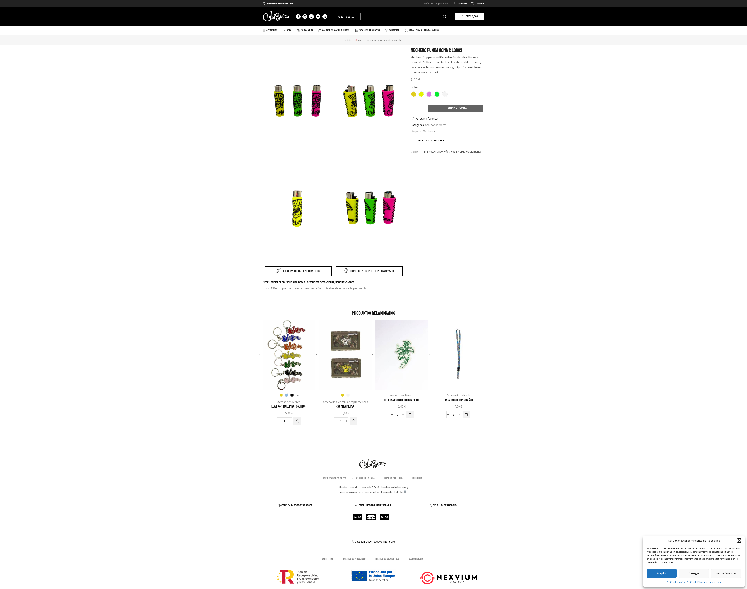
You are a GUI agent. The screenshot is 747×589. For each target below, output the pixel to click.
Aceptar (661, 573)
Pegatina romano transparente (401, 400)
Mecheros (429, 131)
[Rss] (324, 16)
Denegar (694, 573)
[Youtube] (318, 16)
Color (414, 87)
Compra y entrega (393, 478)
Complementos (357, 402)
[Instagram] (304, 16)
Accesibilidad (416, 559)
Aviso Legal (715, 582)
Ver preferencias (726, 573)
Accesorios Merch (390, 40)
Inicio (348, 40)
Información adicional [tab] (430, 140)
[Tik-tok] (311, 16)
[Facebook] (298, 16)
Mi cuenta (417, 478)
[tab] (448, 140)
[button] (739, 540)
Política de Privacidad (697, 582)
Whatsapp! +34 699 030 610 (280, 3)
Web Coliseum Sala (365, 478)
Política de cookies (676, 582)
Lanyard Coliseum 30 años (458, 400)
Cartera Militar (345, 407)
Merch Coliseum (367, 40)
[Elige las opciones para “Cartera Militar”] (353, 421)
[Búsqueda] (445, 16)
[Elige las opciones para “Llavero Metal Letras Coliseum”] (297, 421)
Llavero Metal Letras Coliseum (288, 407)
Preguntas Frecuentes (334, 478)
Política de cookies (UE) (387, 559)
